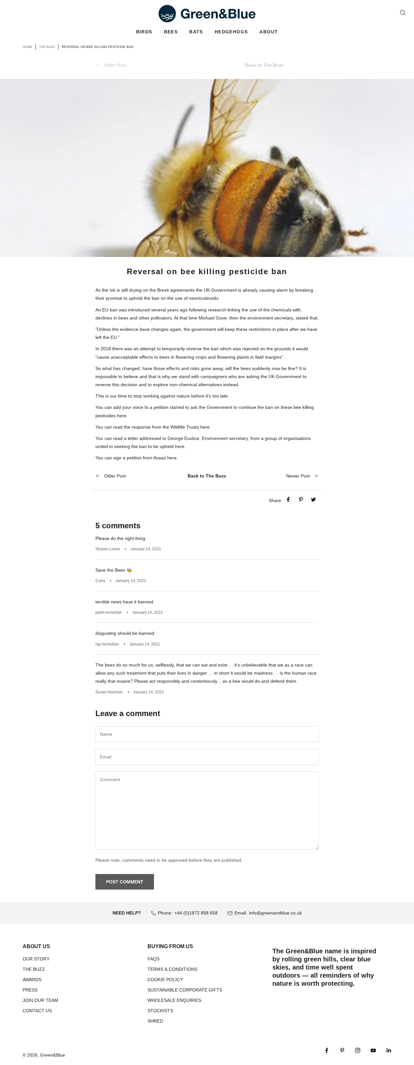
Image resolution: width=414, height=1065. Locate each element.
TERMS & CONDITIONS (172, 969)
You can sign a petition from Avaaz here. (136, 457)
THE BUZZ (34, 969)
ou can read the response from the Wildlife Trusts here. (154, 427)
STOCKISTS (160, 1010)
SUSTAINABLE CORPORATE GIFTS (184, 989)
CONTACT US (37, 1010)
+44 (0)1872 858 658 (196, 912)
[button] (144, 32)
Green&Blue (52, 1055)
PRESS (30, 989)
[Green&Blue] (207, 13)
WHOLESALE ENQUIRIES (174, 1000)
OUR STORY (36, 958)
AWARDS (32, 979)
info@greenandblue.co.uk (275, 912)
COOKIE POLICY (165, 979)
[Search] (403, 13)
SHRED (155, 1021)
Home (27, 47)
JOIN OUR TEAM (40, 1000)
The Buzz (47, 47)
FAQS (153, 958)
